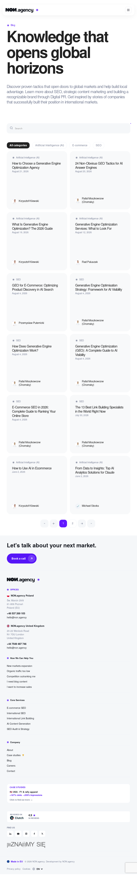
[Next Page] (82, 524)
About (10, 750)
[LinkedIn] (10, 833)
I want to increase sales (19, 686)
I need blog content (17, 681)
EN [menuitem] (38, 869)
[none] (38, 869)
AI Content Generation (19, 723)
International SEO (16, 713)
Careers (11, 765)
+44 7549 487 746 (16, 644)
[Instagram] (26, 833)
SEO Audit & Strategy (18, 729)
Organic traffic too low (18, 671)
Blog (9, 760)
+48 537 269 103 (16, 613)
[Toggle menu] (128, 10)
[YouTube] (18, 833)
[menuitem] (38, 869)
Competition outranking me (21, 676)
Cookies (26, 868)
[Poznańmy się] (68, 844)
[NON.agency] (68, 579)
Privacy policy (14, 868)
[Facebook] (34, 833)
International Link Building (20, 718)
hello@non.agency (17, 617)
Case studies (14, 755)
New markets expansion (19, 665)
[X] (42, 833)
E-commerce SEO (16, 707)
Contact (11, 771)
